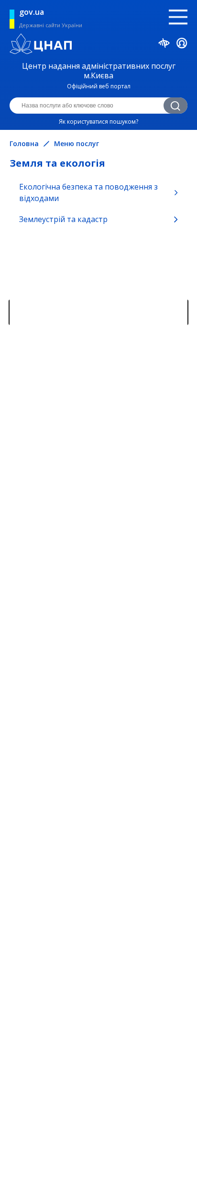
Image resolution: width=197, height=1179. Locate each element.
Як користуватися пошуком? (98, 121)
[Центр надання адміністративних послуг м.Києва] (98, 44)
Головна (24, 143)
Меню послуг (76, 143)
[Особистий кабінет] (181, 45)
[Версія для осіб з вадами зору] (164, 44)
